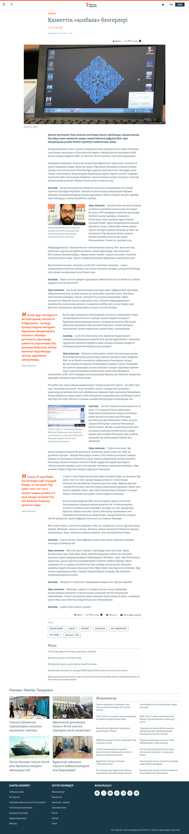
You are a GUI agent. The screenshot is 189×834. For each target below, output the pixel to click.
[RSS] (130, 793)
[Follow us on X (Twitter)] (103, 793)
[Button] (116, 41)
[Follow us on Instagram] (116, 793)
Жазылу (13, 823)
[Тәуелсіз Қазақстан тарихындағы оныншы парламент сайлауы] (29, 707)
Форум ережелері (17, 818)
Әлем (54, 823)
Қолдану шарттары (18, 813)
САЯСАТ (52, 14)
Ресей (55, 813)
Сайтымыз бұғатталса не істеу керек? (27, 802)
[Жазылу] (136, 793)
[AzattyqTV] (163, 5)
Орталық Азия (59, 808)
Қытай (55, 818)
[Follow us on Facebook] (97, 793)
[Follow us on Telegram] (123, 793)
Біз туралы (14, 797)
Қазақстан (57, 797)
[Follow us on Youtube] (110, 793)
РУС (171, 5)
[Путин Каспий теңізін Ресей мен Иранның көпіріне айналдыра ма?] (29, 747)
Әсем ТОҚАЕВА (55, 28)
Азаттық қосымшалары (20, 808)
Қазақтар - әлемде (61, 802)
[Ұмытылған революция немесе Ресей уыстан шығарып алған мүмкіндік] (73, 707)
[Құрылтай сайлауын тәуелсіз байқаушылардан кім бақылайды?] (73, 747)
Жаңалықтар (58, 792)
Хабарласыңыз (16, 792)
